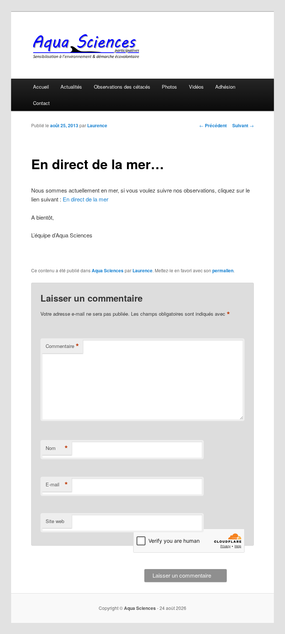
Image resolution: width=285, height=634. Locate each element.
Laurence (97, 125)
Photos (169, 86)
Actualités (71, 86)
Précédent (213, 125)
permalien (222, 270)
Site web (55, 521)
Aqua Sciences (108, 270)
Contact (41, 102)
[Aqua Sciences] (92, 46)
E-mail (57, 484)
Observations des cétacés (122, 86)
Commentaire (62, 346)
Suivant (243, 125)
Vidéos (196, 86)
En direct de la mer (85, 199)
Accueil (41, 86)
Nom (57, 448)
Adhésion (225, 86)
